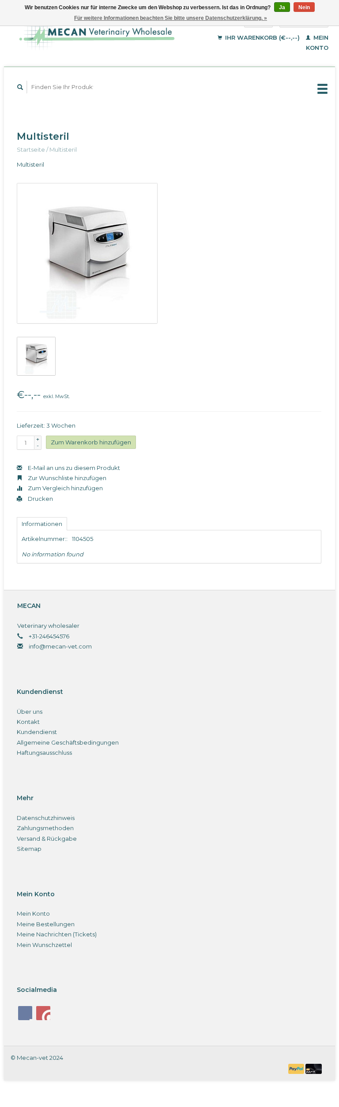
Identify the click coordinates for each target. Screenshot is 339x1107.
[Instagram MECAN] (43, 1013)
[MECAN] (105, 34)
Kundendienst (37, 731)
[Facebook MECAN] (25, 1013)
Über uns (29, 711)
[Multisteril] (87, 253)
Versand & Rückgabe (47, 838)
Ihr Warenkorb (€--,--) (262, 37)
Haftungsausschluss (44, 752)
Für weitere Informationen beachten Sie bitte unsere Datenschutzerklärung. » (170, 18)
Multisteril (63, 149)
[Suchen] (20, 87)
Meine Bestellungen (46, 924)
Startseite (31, 149)
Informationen (42, 523)
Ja (282, 7)
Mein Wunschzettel (44, 944)
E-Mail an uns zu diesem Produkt (73, 467)
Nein (304, 7)
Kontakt (28, 721)
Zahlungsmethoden (45, 827)
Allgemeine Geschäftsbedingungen (68, 742)
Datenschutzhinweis (46, 817)
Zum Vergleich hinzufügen (64, 488)
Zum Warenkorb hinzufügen (91, 442)
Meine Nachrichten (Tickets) (57, 934)
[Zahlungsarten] (297, 1068)
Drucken (39, 498)
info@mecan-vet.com (60, 646)
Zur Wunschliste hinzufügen (66, 477)
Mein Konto (33, 913)
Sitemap (29, 848)
